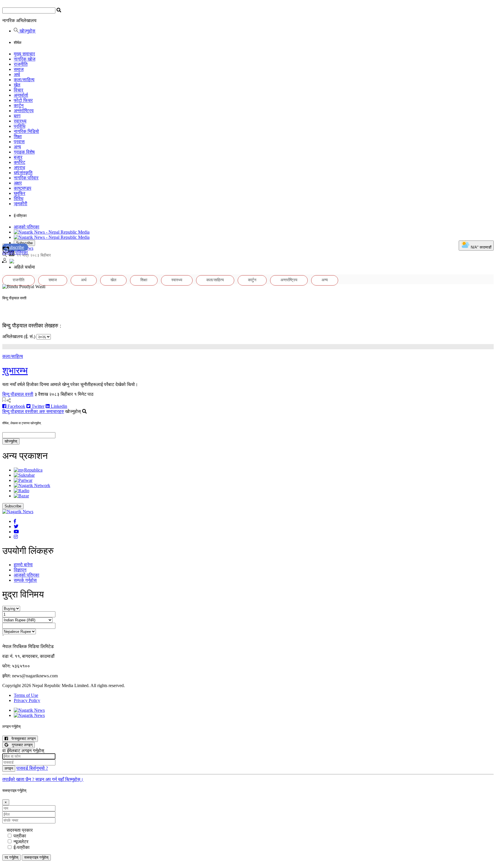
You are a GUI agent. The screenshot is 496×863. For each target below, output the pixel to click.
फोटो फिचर (23, 100)
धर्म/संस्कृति (23, 172)
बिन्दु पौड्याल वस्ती (17, 394)
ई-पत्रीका (21, 847)
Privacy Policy (27, 700)
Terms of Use (26, 695)
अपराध (19, 167)
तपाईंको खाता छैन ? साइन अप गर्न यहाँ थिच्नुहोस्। (43, 779)
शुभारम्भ (15, 370)
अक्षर (18, 183)
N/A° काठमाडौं (480, 247)
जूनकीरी (20, 203)
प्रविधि (19, 126)
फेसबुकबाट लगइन (22, 738)
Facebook (15, 406)
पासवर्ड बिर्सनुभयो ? (32, 768)
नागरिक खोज (24, 59)
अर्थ (17, 74)
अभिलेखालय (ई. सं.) (18, 336)
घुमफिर (19, 193)
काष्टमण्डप (22, 188)
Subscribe (24, 243)
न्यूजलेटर (20, 841)
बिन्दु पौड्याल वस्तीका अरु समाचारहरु (33, 411)
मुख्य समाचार (24, 53)
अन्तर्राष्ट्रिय (24, 110)
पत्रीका (19, 835)
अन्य (17, 146)
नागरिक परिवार (26, 177)
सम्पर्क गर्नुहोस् (25, 580)
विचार (18, 90)
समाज (19, 69)
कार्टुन (19, 105)
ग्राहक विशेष (24, 152)
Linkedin (58, 406)
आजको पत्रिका (26, 226)
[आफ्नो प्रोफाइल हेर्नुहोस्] (4, 261)
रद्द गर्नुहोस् (11, 857)
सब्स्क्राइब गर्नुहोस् (36, 857)
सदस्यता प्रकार (20, 830)
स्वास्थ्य (20, 121)
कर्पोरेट (19, 162)
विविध (18, 198)
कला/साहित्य (24, 79)
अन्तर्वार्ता (21, 95)
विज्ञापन (20, 569)
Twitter (37, 406)
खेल (17, 84)
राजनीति (21, 64)
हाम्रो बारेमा (23, 564)
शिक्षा (18, 136)
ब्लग (17, 115)
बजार (18, 157)
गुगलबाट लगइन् (20, 745)
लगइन (9, 768)
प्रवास (19, 141)
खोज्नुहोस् (26, 30)
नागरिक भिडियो (26, 131)
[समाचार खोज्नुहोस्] (4, 255)
